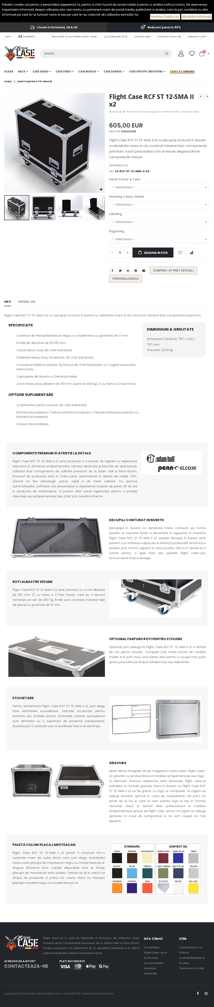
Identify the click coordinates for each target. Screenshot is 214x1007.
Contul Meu (142, 36)
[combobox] (106, 53)
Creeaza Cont (197, 36)
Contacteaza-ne (169, 36)
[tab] (7, 302)
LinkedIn (128, 270)
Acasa (7, 81)
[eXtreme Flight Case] (19, 53)
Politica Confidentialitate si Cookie (192, 958)
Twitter (120, 270)
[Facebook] (198, 994)
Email (143, 270)
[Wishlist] (192, 53)
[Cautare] (167, 53)
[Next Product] (207, 97)
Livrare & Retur (154, 963)
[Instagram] (206, 994)
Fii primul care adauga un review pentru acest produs (162, 112)
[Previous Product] (201, 97)
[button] (101, 189)
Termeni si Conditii (191, 968)
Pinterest (135, 270)
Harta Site (150, 973)
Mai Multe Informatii (196, 17)
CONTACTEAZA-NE (26, 966)
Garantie (150, 968)
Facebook (112, 270)
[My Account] (181, 53)
